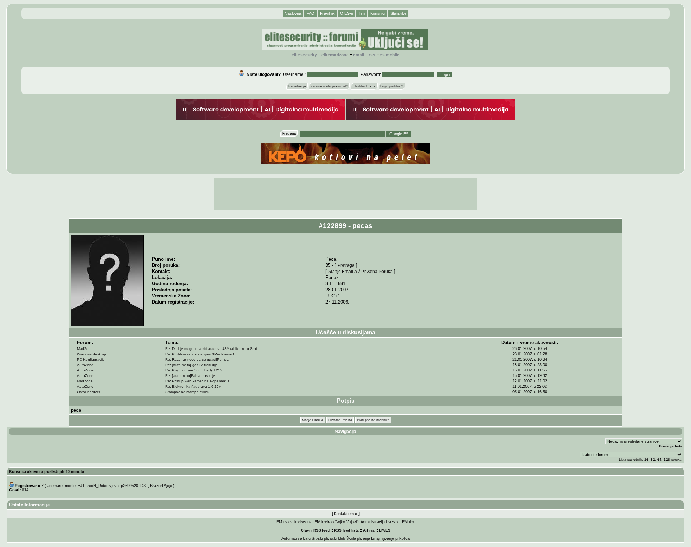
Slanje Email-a (342, 271)
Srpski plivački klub (328, 538)
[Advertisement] (345, 194)
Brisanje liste (670, 446)
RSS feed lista (346, 530)
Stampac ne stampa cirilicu (187, 392)
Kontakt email (345, 513)
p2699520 (129, 485)
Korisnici (377, 13)
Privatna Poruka (377, 271)
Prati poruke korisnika (373, 420)
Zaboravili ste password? (329, 86)
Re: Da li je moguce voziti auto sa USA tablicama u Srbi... (212, 349)
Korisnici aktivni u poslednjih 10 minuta (46, 471)
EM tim (408, 522)
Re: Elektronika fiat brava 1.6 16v (193, 386)
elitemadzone (335, 55)
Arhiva (369, 530)
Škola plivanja (358, 538)
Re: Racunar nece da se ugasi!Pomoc (197, 359)
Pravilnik (327, 13)
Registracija (297, 86)
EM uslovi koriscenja (294, 522)
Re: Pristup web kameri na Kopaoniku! (197, 381)
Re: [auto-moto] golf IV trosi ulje (191, 365)
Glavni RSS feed (315, 530)
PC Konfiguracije (91, 359)
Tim (361, 13)
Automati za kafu (296, 538)
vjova (114, 485)
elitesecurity (304, 55)
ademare (55, 485)
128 (667, 459)
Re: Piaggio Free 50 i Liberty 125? (193, 370)
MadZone (85, 349)
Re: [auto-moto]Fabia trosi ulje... (191, 376)
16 (646, 459)
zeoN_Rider (97, 485)
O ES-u (346, 13)
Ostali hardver (88, 392)
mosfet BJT (75, 485)
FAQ (311, 13)
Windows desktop (91, 354)
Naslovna (293, 13)
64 (659, 459)
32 (653, 459)
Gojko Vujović (347, 522)
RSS (372, 55)
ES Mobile (389, 55)
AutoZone (85, 365)
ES (387, 530)
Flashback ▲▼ (364, 86)
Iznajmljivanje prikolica (390, 538)
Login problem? (391, 86)
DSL (144, 485)
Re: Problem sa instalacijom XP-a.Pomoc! (199, 354)
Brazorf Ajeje (161, 485)
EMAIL (358, 55)
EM (381, 530)
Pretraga (346, 265)
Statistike (398, 13)
